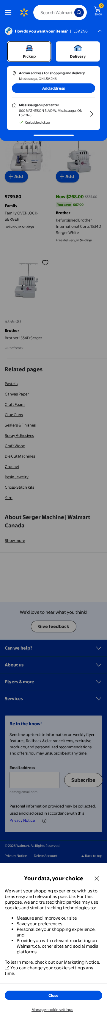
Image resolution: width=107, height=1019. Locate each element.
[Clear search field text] (71, 12)
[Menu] (9, 12)
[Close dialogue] (97, 878)
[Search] (79, 12)
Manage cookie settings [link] (52, 1009)
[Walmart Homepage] (24, 12)
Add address (53, 88)
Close (53, 995)
